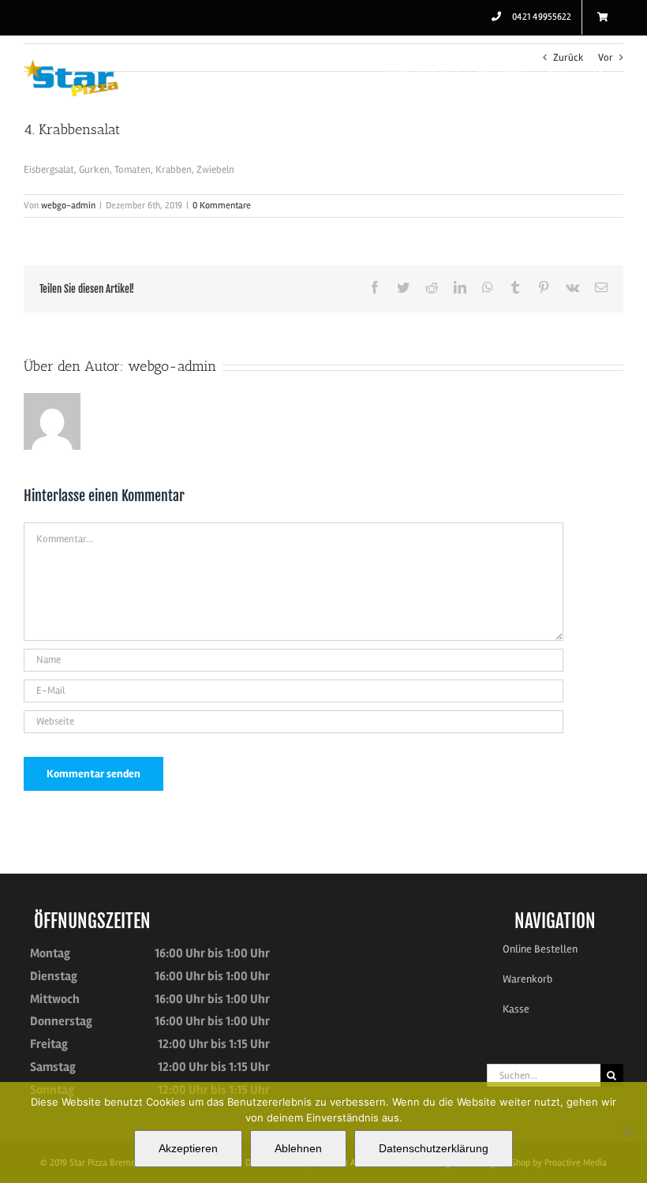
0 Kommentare (222, 206)
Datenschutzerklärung (433, 1148)
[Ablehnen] (627, 1132)
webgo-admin (68, 206)
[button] (598, 69)
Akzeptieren (188, 1148)
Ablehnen (298, 1148)
